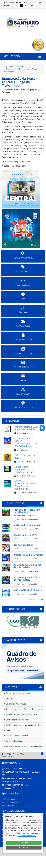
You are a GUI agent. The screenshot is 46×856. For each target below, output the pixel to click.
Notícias (20, 67)
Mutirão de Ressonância (27, 524)
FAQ (20, 3)
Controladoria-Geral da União (17, 720)
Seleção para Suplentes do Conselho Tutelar (23, 469)
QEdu (8, 730)
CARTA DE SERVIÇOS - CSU (23, 272)
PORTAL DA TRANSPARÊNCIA (23, 258)
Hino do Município (9, 805)
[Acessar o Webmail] (39, 754)
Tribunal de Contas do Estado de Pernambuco (24, 709)
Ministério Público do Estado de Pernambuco (24, 714)
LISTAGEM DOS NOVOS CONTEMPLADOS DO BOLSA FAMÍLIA (25, 442)
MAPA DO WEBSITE (23, 394)
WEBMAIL (23, 380)
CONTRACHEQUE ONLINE (23, 340)
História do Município (10, 799)
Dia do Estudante (23, 544)
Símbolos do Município (11, 802)
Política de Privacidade (27, 836)
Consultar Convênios (14, 741)
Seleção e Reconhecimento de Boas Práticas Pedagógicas (25, 484)
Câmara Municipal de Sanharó (18, 693)
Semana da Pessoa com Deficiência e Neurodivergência (26, 512)
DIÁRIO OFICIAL (23, 312)
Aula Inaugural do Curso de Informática (27, 566)
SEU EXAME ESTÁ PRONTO (27, 589)
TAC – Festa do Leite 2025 (25, 456)
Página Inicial (9, 67)
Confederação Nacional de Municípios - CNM (24, 725)
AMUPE (9, 699)
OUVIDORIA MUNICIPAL (23, 285)
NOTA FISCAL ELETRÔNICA (23, 367)
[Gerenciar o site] (42, 754)
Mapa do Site (31, 3)
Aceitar (25, 842)
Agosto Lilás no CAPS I (25, 534)
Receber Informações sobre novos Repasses (24, 746)
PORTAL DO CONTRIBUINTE (23, 353)
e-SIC (23, 299)
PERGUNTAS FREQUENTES (23, 408)
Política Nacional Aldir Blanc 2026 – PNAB (26, 428)
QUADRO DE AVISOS (23, 326)
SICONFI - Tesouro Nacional (17, 736)
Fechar (24, 848)
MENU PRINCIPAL (13, 56)
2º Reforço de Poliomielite (28, 554)
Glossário (10, 3)
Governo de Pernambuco (16, 704)
